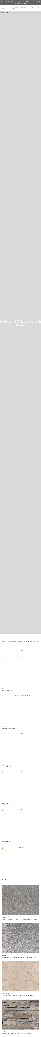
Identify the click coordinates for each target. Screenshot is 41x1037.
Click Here (23, 3)
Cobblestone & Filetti (32, 641)
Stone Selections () (34, 7)
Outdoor (21, 641)
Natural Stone (11, 641)
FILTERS (20, 651)
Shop (3, 641)
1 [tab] (20, 629)
